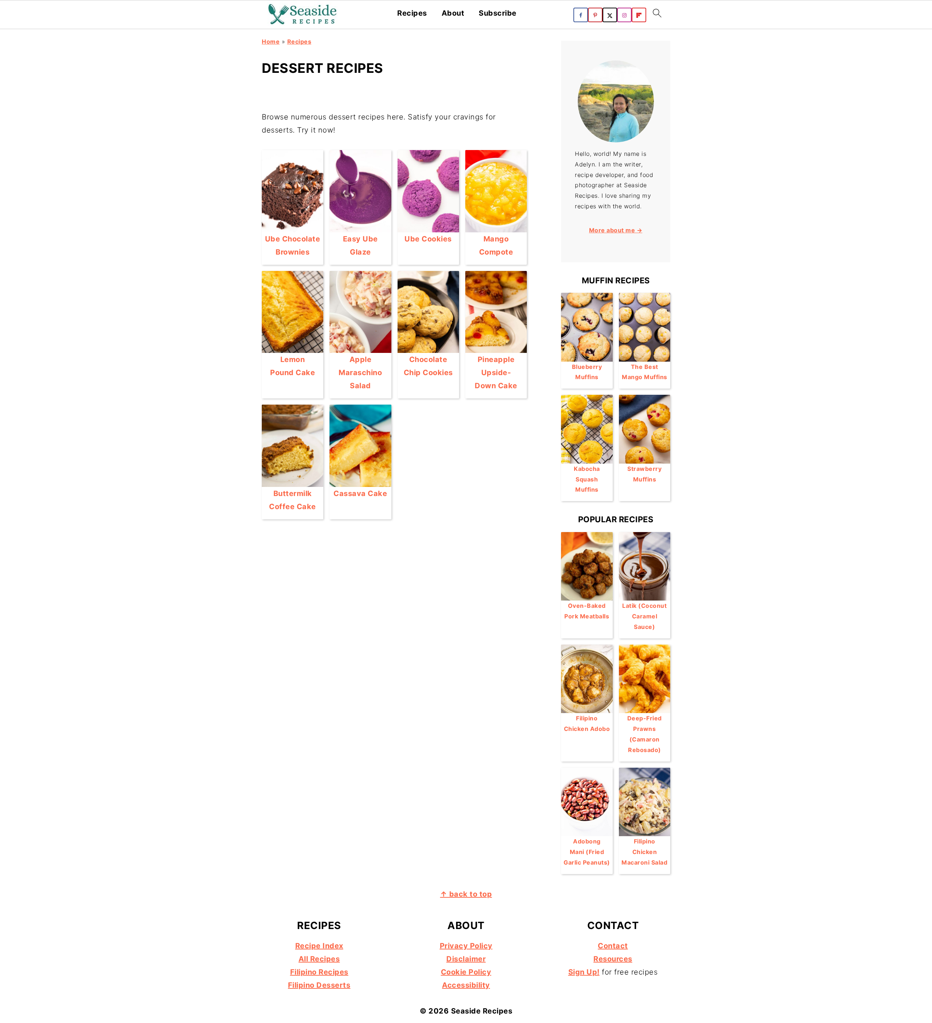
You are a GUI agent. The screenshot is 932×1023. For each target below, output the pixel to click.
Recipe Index (319, 945)
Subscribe (498, 13)
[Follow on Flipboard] (639, 15)
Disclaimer (466, 959)
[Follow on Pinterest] (595, 15)
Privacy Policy (466, 945)
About (453, 13)
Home (271, 41)
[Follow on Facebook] (580, 15)
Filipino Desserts (319, 985)
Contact (613, 945)
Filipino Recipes (319, 972)
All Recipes (319, 959)
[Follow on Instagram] (624, 15)
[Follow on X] (610, 15)
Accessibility (466, 985)
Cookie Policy (466, 972)
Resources (612, 959)
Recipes (412, 13)
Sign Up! (584, 972)
